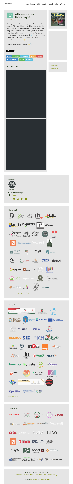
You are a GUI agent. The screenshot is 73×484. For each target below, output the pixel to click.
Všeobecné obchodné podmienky (46, 475)
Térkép (38, 4)
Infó (61, 4)
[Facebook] (10, 198)
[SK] (65, 4)
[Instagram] (22, 198)
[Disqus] (25, 95)
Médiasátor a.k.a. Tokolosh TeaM (40, 479)
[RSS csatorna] (26, 198)
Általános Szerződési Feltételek (25, 475)
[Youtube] (18, 198)
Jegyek (44, 4)
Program (32, 4)
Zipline (56, 4)
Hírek (27, 4)
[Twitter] (14, 198)
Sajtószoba (14, 195)
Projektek (50, 4)
